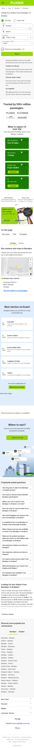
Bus (9, 8)
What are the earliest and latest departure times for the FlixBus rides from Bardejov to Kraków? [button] (15, 538)
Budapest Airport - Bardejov (10, 672)
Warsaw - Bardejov (7, 686)
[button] (17, 26)
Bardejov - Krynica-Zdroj (9, 661)
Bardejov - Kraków (7, 655)
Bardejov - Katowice (8, 675)
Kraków (21, 243)
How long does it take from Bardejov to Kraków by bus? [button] (15, 489)
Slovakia (16, 8)
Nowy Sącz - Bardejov (8, 689)
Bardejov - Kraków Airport (9, 683)
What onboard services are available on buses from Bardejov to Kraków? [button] (15, 530)
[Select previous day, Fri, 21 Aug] (28, 37)
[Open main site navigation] (3, 3)
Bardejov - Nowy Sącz (8, 669)
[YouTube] (17, 732)
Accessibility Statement (22, 739)
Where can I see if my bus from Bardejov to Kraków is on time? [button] (13, 503)
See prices (13, 172)
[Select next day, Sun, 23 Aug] (30, 37)
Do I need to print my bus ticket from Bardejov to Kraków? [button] (15, 560)
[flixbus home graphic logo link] (17, 3)
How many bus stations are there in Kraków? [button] (15, 553)
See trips (13, 186)
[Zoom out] (30, 262)
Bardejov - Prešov (7, 663)
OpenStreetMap (25, 274)
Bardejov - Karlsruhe (7, 692)
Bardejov (25, 8)
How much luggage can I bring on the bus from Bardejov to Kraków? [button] (15, 517)
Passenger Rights (26, 737)
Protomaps (17, 274)
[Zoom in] (30, 259)
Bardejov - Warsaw (7, 658)
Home (3, 8)
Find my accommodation (13, 49)
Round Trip (20, 20)
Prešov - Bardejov (7, 652)
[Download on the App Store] (24, 723)
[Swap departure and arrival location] (30, 28)
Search (17, 54)
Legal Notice (10, 739)
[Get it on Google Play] (12, 723)
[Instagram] (16, 732)
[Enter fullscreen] (30, 268)
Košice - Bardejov (7, 649)
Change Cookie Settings (19, 742)
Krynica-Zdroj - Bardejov (9, 666)
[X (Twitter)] (18, 732)
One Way (8, 20)
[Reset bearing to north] (30, 265)
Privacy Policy (16, 737)
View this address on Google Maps (15, 291)
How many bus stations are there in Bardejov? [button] (15, 546)
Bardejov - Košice (7, 644)
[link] (17, 448)
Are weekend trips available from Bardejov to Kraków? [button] (14, 574)
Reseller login (6, 737)
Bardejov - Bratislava (8, 646)
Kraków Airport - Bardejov (9, 680)
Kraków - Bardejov (7, 641)
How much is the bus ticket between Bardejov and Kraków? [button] (15, 496)
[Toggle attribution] (31, 274)
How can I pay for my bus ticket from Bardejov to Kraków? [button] (15, 510)
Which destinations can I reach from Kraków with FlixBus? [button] (15, 567)
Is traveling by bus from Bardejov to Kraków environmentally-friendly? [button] (15, 523)
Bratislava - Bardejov (8, 638)
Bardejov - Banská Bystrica (10, 678)
